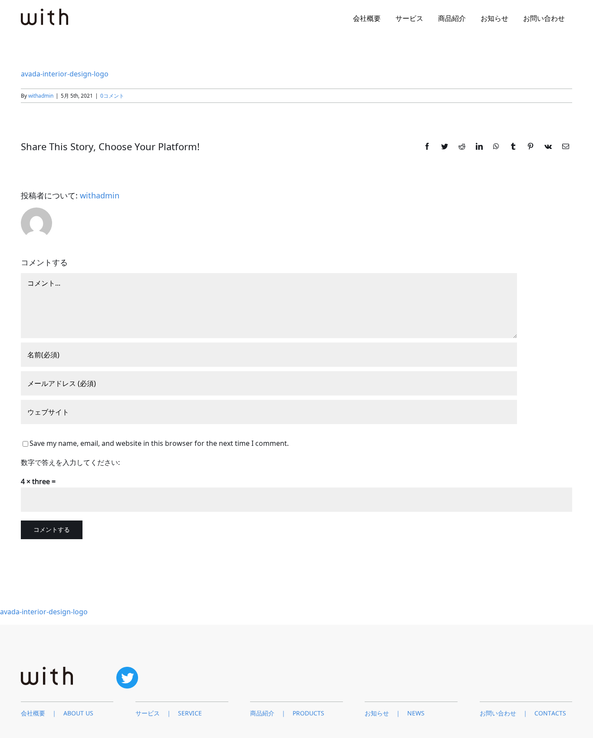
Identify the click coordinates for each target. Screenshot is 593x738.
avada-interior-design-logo (65, 74)
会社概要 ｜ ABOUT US (57, 713)
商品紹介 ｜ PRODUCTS (287, 713)
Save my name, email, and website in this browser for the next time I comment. (159, 443)
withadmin (40, 95)
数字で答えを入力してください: (70, 462)
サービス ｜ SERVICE (168, 713)
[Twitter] (127, 670)
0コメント (112, 95)
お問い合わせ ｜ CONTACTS (523, 713)
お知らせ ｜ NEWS (395, 713)
